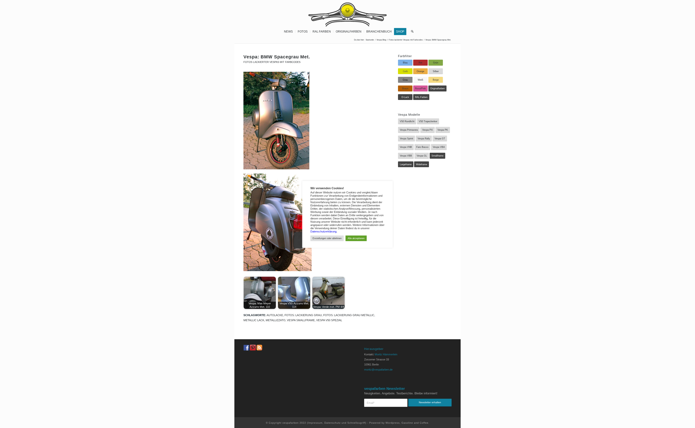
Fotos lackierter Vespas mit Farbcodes (271, 62)
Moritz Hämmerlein (386, 354)
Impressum (315, 422)
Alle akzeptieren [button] (356, 238)
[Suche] (411, 31)
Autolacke (275, 315)
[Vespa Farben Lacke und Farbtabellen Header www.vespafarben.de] (347, 13)
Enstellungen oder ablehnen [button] (327, 238)
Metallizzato (275, 320)
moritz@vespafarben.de (378, 369)
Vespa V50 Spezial (329, 320)
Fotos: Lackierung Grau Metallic (348, 315)
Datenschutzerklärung (323, 231)
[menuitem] (288, 31)
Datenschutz (332, 422)
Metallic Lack (253, 320)
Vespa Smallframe (301, 320)
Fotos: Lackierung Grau (303, 315)
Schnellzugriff (356, 422)
